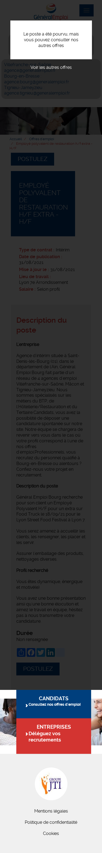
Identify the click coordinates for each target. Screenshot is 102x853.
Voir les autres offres (51, 67)
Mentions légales (51, 811)
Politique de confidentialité (51, 822)
